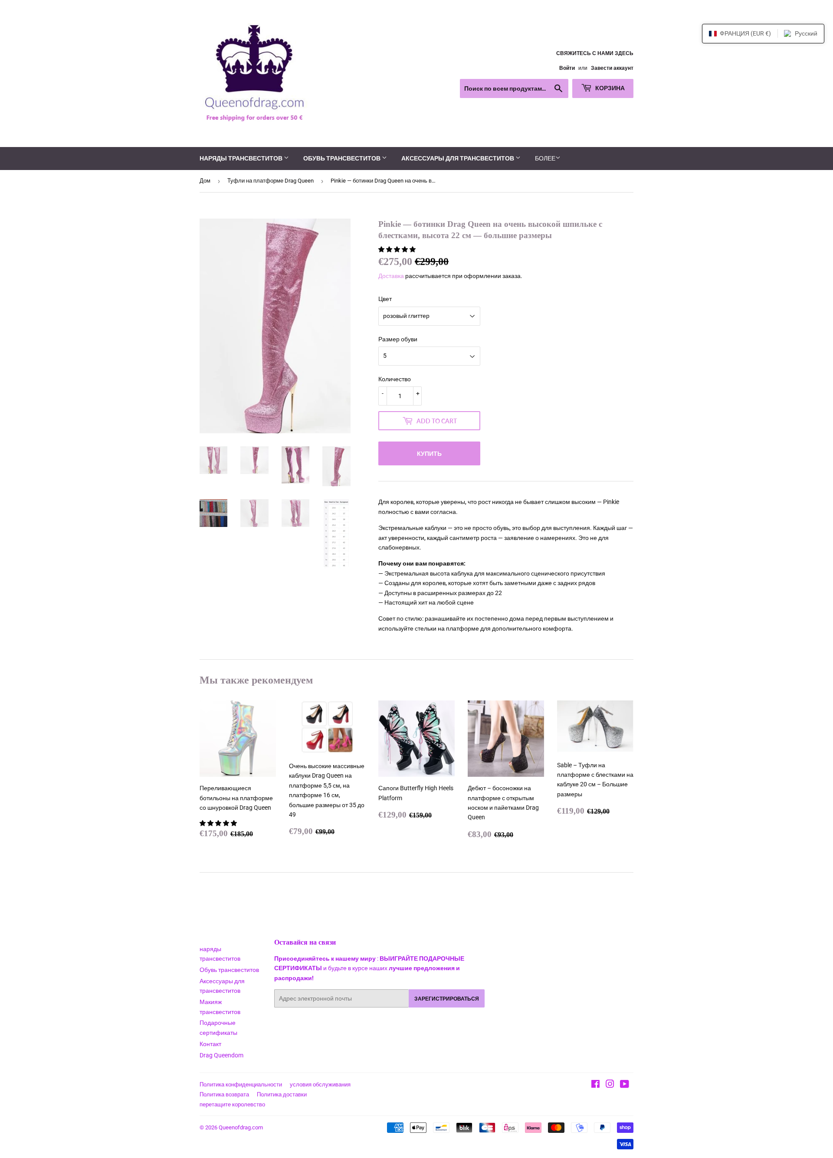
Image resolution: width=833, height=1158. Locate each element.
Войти (567, 68)
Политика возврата (224, 1094)
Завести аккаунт (612, 68)
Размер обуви (397, 339)
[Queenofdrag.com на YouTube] (624, 1085)
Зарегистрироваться (446, 998)
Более (545, 158)
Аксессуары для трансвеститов (458, 158)
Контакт (210, 1043)
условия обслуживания (320, 1084)
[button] (397, 249)
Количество (394, 379)
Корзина (609, 88)
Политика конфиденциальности (241, 1084)
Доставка (391, 275)
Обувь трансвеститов (342, 158)
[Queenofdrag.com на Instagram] (610, 1085)
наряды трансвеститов (242, 158)
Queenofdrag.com (241, 1127)
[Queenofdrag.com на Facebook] (595, 1085)
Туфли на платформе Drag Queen (270, 180)
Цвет (385, 298)
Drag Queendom (221, 1055)
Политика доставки (282, 1094)
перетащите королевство (232, 1104)
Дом (205, 180)
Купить (429, 453)
